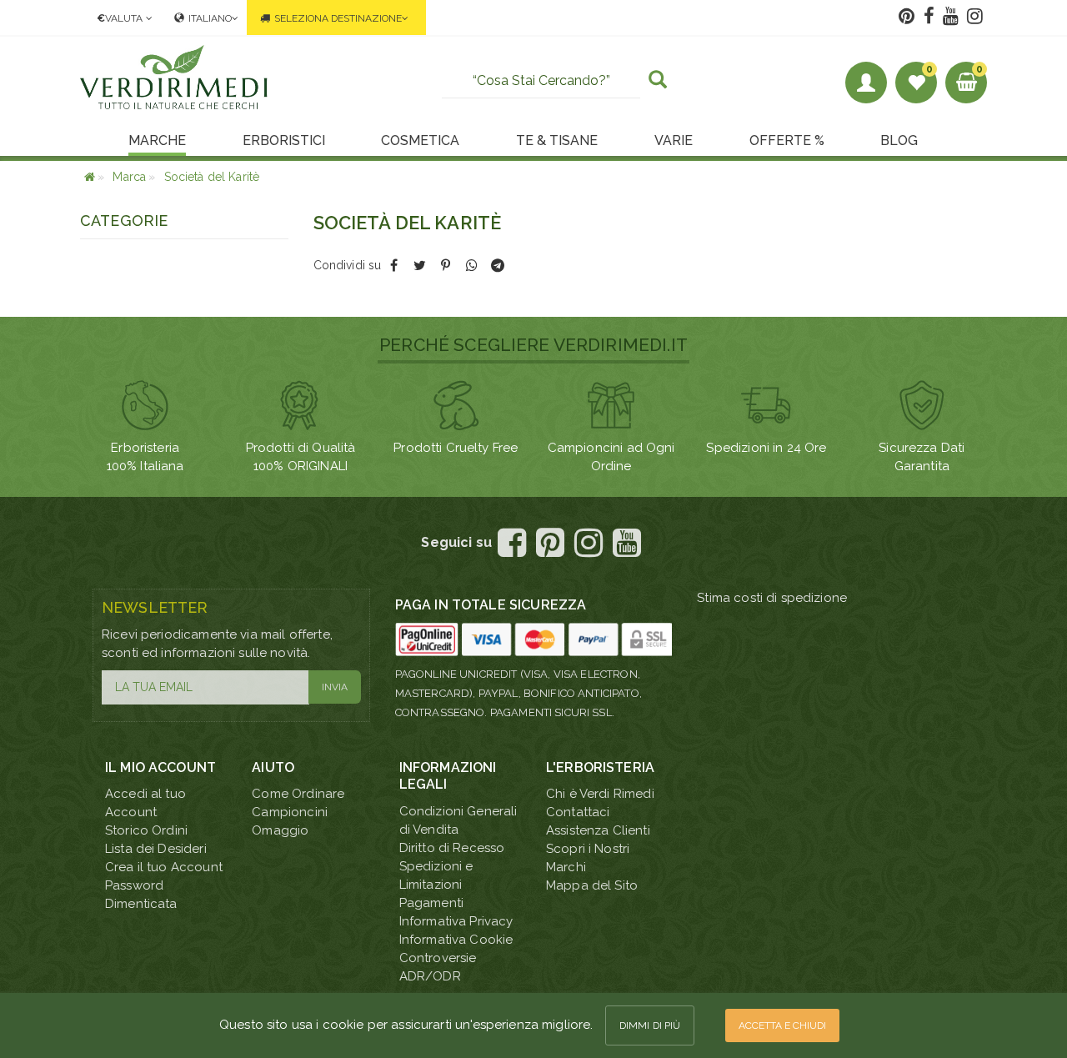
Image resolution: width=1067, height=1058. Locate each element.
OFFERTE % (786, 140)
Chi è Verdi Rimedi (600, 793)
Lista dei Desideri (156, 848)
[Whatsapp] (471, 265)
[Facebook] (393, 265)
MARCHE (157, 140)
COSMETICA (420, 140)
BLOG (899, 140)
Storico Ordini (146, 830)
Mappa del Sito (592, 885)
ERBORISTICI (284, 140)
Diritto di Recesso (452, 847)
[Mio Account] (866, 82)
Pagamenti (431, 902)
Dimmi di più (650, 1025)
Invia (335, 687)
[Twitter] (419, 265)
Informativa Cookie (456, 939)
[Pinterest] (445, 265)
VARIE (673, 140)
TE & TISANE (557, 140)
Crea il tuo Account (164, 867)
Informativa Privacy (456, 921)
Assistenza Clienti (598, 830)
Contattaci (578, 812)
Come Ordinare (298, 793)
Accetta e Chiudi (782, 1025)
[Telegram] (497, 265)
